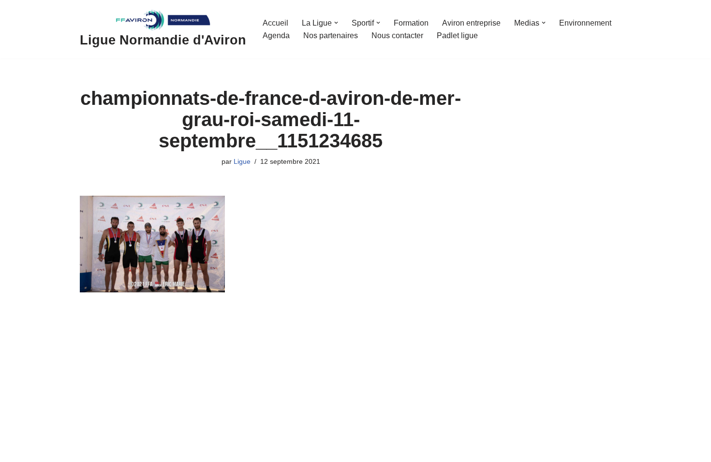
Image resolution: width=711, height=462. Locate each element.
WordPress (169, 451)
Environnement (585, 23)
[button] (336, 23)
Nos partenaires (330, 35)
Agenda (276, 35)
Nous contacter (397, 35)
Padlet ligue (457, 35)
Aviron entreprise (471, 23)
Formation (411, 23)
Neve (89, 451)
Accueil (275, 23)
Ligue (242, 161)
